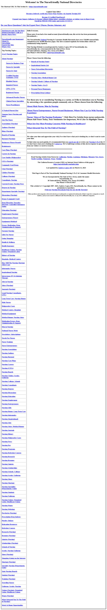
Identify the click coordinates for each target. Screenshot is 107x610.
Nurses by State (11, 71)
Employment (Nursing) (10, 214)
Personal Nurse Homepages (41, 89)
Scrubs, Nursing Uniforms (11, 551)
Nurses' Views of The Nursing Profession (44, 117)
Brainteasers (6, 146)
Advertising (6, 43)
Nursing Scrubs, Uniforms (11, 475)
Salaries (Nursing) (8, 539)
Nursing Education (8, 396)
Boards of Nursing (8, 135)
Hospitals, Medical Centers (11, 259)
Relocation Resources (9, 524)
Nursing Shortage (8, 483)
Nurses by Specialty (13, 67)
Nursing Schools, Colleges (11, 472)
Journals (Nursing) (8, 289)
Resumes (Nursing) (8, 536)
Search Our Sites (8, 45)
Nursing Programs (8, 449)
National (44, 40)
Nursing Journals (8, 430)
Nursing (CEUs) (7, 368)
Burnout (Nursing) (8, 139)
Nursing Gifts (6, 408)
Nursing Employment (9, 400)
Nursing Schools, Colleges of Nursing (44, 81)
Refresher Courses (8, 528)
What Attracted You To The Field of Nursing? (46, 128)
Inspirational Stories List (40, 65)
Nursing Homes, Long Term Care (14, 411)
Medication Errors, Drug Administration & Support (11, 322)
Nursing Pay (6, 445)
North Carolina (36, 159)
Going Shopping (7, 238)
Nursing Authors (8, 353)
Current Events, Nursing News (13, 184)
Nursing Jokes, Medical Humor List (44, 78)
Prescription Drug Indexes (11, 517)
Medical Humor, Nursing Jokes (13, 317)
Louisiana (76, 157)
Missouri (91, 157)
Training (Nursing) (8, 579)
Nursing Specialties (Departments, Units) (9, 488)
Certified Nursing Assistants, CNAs (12, 76)
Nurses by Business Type (15, 63)
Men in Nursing (7, 327)
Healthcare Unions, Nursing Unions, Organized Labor (12, 250)
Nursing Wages (7, 505)
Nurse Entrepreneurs (9, 346)
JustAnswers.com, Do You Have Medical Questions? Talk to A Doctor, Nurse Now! (13, 32)
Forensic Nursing (8, 231)
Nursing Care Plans (9, 361)
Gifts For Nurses (8, 235)
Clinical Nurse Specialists (15, 101)
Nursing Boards (7, 372)
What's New (6, 47)
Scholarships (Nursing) (10, 543)
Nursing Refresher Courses (11, 453)
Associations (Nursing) (10, 124)
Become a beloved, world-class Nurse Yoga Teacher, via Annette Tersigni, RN (53, 14)
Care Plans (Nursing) (9, 150)
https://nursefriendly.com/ (38, 7)
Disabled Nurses (12, 81)
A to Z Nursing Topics (10, 54)
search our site (73, 142)
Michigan (84, 157)
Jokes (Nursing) (7, 285)
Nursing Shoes (7, 479)
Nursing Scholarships (9, 468)
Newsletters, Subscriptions (11, 334)
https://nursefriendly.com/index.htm (66, 164)
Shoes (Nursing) (7, 554)
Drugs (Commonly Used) (11, 199)
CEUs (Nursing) (7, 161)
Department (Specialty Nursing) (13, 191)
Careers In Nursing (9, 154)
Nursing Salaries (8, 464)
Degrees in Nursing (8, 188)
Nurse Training (7, 342)
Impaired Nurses (12, 85)
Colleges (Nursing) (8, 176)
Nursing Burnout (8, 357)
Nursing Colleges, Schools (11, 381)
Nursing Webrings (8, 509)
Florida (69, 157)
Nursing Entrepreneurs (10, 404)
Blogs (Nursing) (7, 131)
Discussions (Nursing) (9, 195)
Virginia (59, 159)
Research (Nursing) (9, 532)
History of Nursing (8, 255)
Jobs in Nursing (7, 282)
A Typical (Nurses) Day (10, 110)
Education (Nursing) (9, 210)
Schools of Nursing (8, 547)
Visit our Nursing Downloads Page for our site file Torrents (66, 190)
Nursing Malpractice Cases (11, 438)
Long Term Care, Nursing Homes (14, 299)
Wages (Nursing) (8, 596)
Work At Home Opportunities (12, 605)
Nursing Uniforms (8, 496)
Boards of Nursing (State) (40, 61)
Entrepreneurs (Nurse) (10, 218)
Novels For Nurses (8, 338)
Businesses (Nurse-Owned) (11, 142)
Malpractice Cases (8, 306)
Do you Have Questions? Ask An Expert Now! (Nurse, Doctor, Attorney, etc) (33, 25)
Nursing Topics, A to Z (39, 85)
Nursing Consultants (9, 385)
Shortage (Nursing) (8, 562)
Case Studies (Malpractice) (11, 157)
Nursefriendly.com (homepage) (13, 39)
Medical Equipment (9, 314)
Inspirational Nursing (9, 272)
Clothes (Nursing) (8, 172)
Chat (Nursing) (7, 169)
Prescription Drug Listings (40, 93)
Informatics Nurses (8, 268)
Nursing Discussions (9, 393)
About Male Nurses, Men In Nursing (42, 106)
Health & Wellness (8, 242)
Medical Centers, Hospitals (11, 310)
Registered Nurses (12, 92)
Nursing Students (8, 492)
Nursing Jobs (6, 423)
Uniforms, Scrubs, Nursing (11, 586)
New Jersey (99, 157)
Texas (53, 159)
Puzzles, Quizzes (7, 520)
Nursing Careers (8, 364)
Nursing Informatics (9, 415)
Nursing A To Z (95, 142)
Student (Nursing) (8, 575)
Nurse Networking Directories (42, 69)
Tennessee (46, 159)
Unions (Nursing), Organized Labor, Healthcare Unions (12, 591)
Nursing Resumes (8, 460)
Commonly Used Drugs (10, 165)
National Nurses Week (10, 330)
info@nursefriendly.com (55, 53)
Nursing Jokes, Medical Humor (13, 426)
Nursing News (7, 441)
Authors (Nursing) (8, 127)
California (62, 157)
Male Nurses (6, 302)
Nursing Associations (9, 349)
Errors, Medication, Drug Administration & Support (11, 226)
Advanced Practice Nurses (15, 97)
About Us (5, 41)
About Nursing (7, 59)
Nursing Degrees (8, 389)
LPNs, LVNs (10, 89)
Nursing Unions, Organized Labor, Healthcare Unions (11, 501)
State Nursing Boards (9, 571)
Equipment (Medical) (9, 221)
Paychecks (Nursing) (9, 513)
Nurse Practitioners (13, 105)
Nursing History (7, 434)
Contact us (58, 144)
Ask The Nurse (7, 120)
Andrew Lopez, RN (65, 168)
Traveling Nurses (8, 583)
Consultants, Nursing (9, 180)
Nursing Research (8, 457)
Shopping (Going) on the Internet (13, 558)
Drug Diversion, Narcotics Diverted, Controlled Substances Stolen (13, 204)
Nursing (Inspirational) (10, 419)
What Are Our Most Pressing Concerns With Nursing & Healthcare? (56, 124)
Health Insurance (8, 246)
